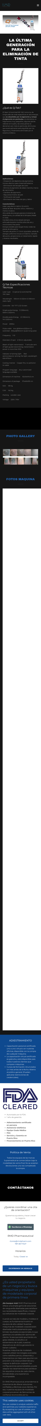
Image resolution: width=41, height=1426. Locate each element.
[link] (6, 5)
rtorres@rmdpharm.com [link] (20, 1241)
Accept (20, 1421)
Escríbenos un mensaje (20, 1268)
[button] (38, 5)
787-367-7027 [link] (20, 1244)
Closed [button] (22, 1257)
